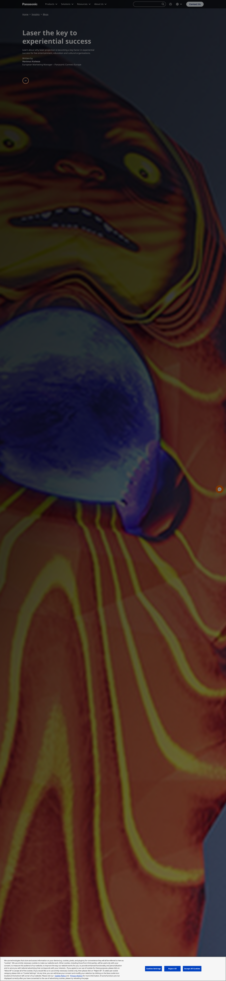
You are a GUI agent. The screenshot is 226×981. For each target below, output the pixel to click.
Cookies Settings (153, 968)
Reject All (172, 968)
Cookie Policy (60, 976)
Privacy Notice (76, 976)
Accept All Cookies (192, 968)
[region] (113, 969)
